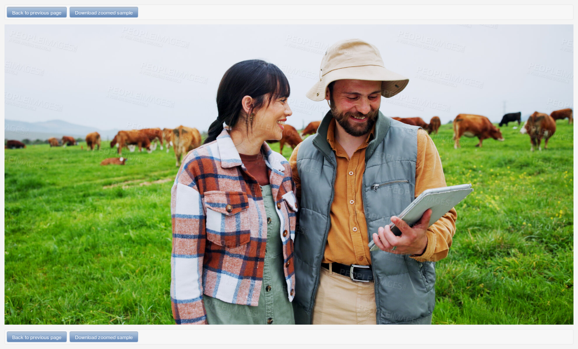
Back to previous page (36, 12)
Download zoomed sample (104, 12)
